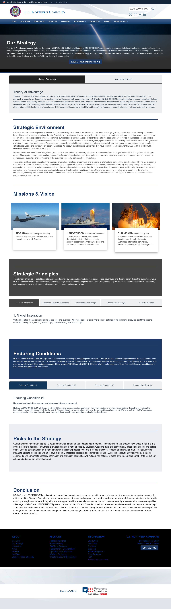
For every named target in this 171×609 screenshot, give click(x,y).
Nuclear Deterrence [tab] (123, 79)
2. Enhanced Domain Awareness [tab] (55, 302)
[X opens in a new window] (130, 15)
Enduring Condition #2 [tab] (66, 385)
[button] (58, 2)
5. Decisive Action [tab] (146, 302)
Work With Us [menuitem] (120, 21)
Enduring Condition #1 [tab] (28, 385)
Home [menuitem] (14, 21)
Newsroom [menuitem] (79, 21)
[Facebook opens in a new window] (140, 15)
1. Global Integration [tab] (24, 302)
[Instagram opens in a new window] (135, 15)
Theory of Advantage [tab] (47, 79)
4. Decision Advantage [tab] (115, 302)
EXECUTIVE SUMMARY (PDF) (85, 61)
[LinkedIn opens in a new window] (144, 15)
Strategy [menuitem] (52, 21)
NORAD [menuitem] (107, 21)
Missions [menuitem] (65, 21)
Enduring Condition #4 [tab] (142, 385)
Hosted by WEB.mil (68, 591)
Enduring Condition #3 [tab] (104, 385)
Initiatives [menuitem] (94, 21)
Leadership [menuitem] (39, 21)
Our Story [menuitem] (25, 21)
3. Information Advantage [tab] (85, 302)
